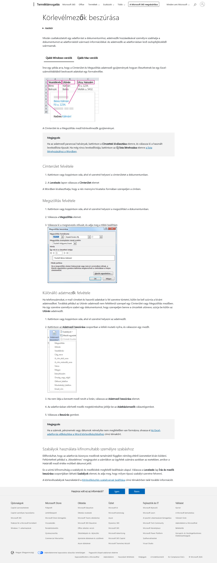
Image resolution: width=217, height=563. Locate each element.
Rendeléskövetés (51, 528)
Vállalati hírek (181, 518)
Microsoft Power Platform (153, 533)
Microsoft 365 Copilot (116, 538)
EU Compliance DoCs (176, 557)
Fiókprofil (48, 507)
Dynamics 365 (113, 523)
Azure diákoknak (84, 543)
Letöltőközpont (51, 513)
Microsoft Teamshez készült (119, 543)
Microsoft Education (85, 507)
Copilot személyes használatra (22, 513)
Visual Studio (148, 543)
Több (120, 4)
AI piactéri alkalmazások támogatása (157, 518)
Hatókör (49, 28)
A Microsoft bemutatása (185, 513)
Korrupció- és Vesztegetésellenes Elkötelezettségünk (188, 534)
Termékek (92, 4)
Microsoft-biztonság (116, 513)
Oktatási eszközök (85, 513)
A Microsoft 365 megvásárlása (144, 4)
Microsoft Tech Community (153, 523)
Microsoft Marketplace (151, 528)
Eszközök (107, 4)
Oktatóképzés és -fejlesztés (88, 533)
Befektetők (180, 528)
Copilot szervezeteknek (20, 507)
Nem (136, 491)
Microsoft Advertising (116, 533)
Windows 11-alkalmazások (21, 528)
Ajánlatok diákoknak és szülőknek (90, 538)
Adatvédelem (109, 557)
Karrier (178, 507)
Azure (110, 518)
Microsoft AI (113, 507)
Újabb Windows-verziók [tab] (59, 57)
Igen (117, 491)
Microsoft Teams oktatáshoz (89, 518)
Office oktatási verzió (86, 528)
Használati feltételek (126, 557)
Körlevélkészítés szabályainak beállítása (103, 480)
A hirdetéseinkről (157, 557)
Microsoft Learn (149, 513)
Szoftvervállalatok (150, 538)
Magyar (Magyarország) (25, 552)
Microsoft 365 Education (87, 523)
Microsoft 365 (68, 4)
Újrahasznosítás (51, 533)
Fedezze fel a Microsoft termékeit (24, 523)
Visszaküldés (50, 523)
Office (81, 4)
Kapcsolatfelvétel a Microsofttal (87, 557)
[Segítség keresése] (195, 4)
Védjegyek (142, 557)
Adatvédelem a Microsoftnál (186, 523)
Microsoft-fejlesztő (150, 507)
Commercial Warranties (54, 538)
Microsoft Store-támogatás (55, 518)
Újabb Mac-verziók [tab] (87, 57)
